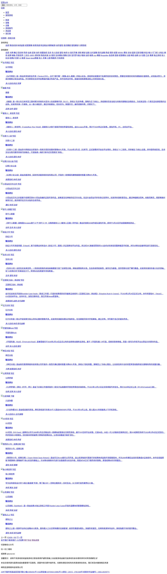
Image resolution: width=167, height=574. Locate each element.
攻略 (7, 23)
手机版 (10, 572)
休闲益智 (21, 45)
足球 (138, 53)
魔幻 (15, 53)
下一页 (19, 537)
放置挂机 (43, 53)
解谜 (84, 53)
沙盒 (128, 55)
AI (20, 58)
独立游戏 (157, 55)
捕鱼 (13, 55)
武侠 (33, 53)
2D (140, 55)
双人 (40, 58)
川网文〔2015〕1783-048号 (72, 572)
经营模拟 (122, 55)
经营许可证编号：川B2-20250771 (96, 572)
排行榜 (8, 34)
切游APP (4, 2)
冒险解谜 (75, 45)
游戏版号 (9, 28)
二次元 (26, 55)
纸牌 (9, 55)
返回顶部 (17, 572)
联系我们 (12, 540)
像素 (151, 55)
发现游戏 (9, 15)
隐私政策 (35, 540)
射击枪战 (44, 45)
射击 (146, 53)
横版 (98, 55)
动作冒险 (59, 45)
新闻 (7, 20)
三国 (49, 58)
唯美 (83, 55)
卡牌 (11, 53)
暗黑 (91, 55)
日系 (69, 55)
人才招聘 (20, 540)
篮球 (134, 53)
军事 (44, 58)
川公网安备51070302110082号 (49, 572)
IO (69, 53)
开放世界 (19, 55)
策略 (65, 55)
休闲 (65, 53)
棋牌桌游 (51, 45)
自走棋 (111, 55)
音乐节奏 (73, 53)
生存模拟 (59, 55)
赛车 (125, 53)
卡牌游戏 (82, 45)
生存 (49, 53)
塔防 (111, 53)
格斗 (150, 53)
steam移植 (34, 58)
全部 (7, 45)
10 (15, 537)
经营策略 (28, 45)
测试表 (8, 31)
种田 (132, 55)
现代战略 (101, 53)
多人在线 (55, 53)
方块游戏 (60, 58)
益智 (88, 53)
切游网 (3, 38)
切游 (3, 8)
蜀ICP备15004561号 (29, 572)
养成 (107, 53)
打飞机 (155, 53)
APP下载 (4, 572)
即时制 (37, 55)
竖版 (116, 55)
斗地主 (161, 53)
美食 (23, 58)
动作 (38, 53)
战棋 (136, 55)
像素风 (53, 58)
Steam (28, 58)
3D (50, 55)
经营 (115, 53)
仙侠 (29, 53)
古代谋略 (93, 53)
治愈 (87, 55)
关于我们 (4, 540)
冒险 (61, 53)
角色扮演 (13, 45)
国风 (53, 55)
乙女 (147, 55)
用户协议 (27, 540)
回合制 (20, 53)
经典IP (12, 58)
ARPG (32, 55)
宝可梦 (74, 55)
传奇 (25, 53)
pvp (95, 55)
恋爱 (17, 58)
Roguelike (104, 55)
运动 (129, 53)
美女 (79, 55)
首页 (7, 12)
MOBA (120, 53)
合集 (7, 25)
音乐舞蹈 (67, 45)
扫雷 (143, 55)
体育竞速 (36, 45)
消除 (79, 53)
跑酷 (142, 53)
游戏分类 (11, 38)
